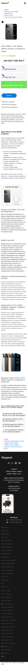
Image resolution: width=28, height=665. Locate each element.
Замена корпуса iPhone (7, 617)
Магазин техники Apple (11, 11)
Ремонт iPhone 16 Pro (6, 633)
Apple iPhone (8, 13)
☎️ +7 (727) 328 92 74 (14, 520)
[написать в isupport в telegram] (8, 463)
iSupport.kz (4, 176)
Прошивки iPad (5, 580)
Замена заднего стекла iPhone (9, 620)
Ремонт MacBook (5, 534)
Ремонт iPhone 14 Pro (6, 623)
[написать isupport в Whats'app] (12, 463)
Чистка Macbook (5, 557)
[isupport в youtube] (19, 463)
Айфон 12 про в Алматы (12, 444)
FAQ (2, 583)
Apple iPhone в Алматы (11, 443)
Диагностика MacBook (6, 550)
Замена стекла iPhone (6, 570)
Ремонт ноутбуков (5, 590)
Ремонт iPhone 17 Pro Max (8, 643)
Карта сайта (4, 586)
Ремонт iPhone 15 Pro (6, 630)
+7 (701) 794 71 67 (8, 77)
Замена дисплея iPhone (7, 573)
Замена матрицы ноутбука (8, 560)
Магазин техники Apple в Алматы (14, 441)
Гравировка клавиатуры (7, 607)
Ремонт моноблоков (6, 600)
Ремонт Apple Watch (6, 540)
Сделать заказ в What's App (12, 85)
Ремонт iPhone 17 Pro (6, 640)
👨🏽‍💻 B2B (3, 656)
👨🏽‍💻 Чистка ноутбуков (6, 603)
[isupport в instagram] (16, 463)
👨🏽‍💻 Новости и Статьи (6, 646)
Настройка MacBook (6, 547)
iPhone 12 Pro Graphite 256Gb (13, 17)
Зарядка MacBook (5, 553)
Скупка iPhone (4, 576)
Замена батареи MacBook (7, 563)
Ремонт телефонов (6, 597)
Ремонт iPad (4, 530)
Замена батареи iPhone (7, 567)
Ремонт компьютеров (6, 594)
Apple (6, 9)
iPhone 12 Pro (9, 15)
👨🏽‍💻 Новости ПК (5, 653)
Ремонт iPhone (5, 527)
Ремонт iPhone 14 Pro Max (8, 626)
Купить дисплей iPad (6, 613)
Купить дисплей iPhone (7, 610)
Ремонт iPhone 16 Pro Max (8, 636)
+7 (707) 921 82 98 (8, 69)
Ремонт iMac (4, 537)
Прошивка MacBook (6, 649)
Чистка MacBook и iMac (7, 543)
